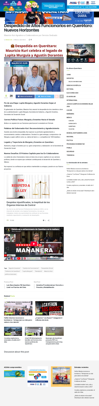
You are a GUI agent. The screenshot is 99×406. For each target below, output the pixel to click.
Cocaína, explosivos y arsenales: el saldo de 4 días (12, 340)
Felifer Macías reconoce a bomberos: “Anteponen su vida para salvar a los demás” (18, 320)
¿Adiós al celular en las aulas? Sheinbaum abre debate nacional (84, 397)
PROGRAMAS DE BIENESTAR (76, 144)
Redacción (9, 40)
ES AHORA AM (71, 97)
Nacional (70, 137)
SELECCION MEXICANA (75, 82)
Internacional (72, 100)
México (16, 40)
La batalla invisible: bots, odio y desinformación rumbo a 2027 (83, 386)
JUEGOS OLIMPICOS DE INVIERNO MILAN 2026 (80, 105)
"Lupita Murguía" (27, 271)
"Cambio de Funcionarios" (31, 268)
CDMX (69, 75)
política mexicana (10, 274)
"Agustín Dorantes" (14, 268)
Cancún (39, 313)
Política (70, 140)
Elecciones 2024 (72, 93)
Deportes (70, 78)
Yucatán (71, 129)
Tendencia (70, 155)
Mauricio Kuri (48, 271)
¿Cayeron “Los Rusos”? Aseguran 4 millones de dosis (48, 319)
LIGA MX (69, 110)
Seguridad (70, 152)
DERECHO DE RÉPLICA (74, 85)
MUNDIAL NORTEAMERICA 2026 (77, 133)
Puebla (69, 148)
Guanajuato (73, 123)
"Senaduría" (38, 271)
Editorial (70, 89)
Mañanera (70, 114)
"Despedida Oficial (47, 268)
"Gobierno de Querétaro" (12, 271)
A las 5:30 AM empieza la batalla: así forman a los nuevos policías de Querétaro (33, 341)
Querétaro (23, 40)
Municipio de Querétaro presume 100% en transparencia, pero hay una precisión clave (54, 341)
